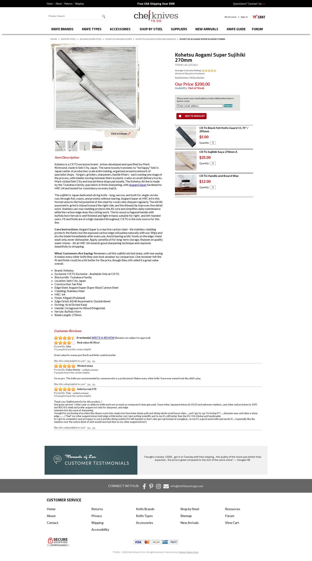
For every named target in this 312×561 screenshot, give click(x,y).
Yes (89, 361)
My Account (231, 17)
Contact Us (256, 3)
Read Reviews (181, 77)
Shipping (79, 3)
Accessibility (100, 529)
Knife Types (91, 29)
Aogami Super (137, 184)
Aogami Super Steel (91, 39)
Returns (68, 3)
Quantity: (204, 142)
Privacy (96, 516)
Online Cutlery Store (188, 552)
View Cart (232, 523)
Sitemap (186, 516)
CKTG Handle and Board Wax (219, 175)
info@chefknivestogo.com (187, 486)
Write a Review (197, 77)
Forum (229, 516)
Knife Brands (62, 29)
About (59, 3)
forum (257, 29)
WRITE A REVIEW (102, 337)
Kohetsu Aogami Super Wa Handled (156, 39)
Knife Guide (236, 29)
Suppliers (179, 29)
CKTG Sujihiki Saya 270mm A (218, 151)
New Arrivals (206, 29)
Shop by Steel (151, 29)
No (93, 361)
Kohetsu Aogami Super (119, 39)
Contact (52, 523)
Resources (232, 509)
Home (50, 3)
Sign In (244, 17)
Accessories (120, 29)
